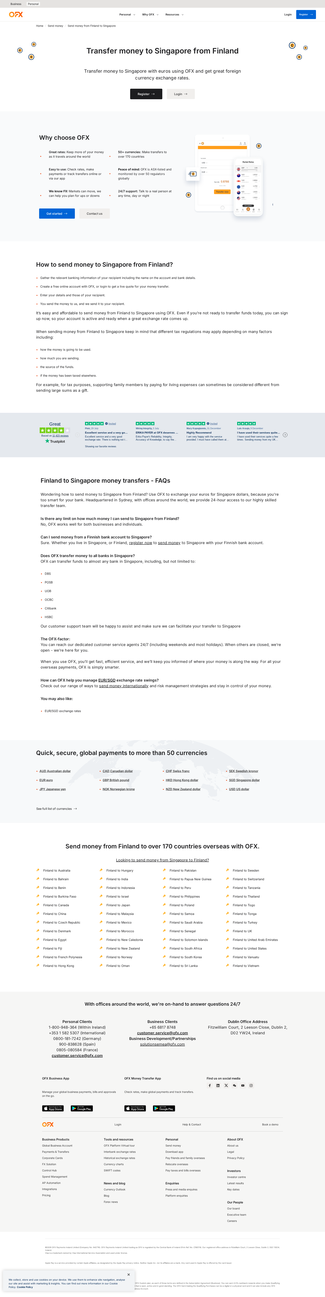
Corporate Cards (52, 1158)
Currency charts (114, 1164)
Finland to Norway (119, 957)
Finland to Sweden (246, 870)
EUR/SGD (106, 680)
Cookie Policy (25, 1287)
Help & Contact (191, 1124)
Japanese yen (52, 789)
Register (303, 14)
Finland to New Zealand (123, 948)
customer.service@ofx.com (77, 1055)
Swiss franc (178, 771)
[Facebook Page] (210, 1085)
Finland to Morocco (120, 931)
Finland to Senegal (183, 931)
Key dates (233, 1189)
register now (140, 542)
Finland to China (54, 914)
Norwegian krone (119, 789)
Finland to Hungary (119, 870)
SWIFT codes (112, 1170)
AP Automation (51, 1182)
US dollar (242, 789)
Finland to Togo (244, 905)
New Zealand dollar (186, 789)
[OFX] (16, 14)
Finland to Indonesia (120, 888)
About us (232, 1145)
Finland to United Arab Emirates (255, 940)
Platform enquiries (177, 1195)
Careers (232, 1220)
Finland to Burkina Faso (59, 896)
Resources (172, 14)
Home (39, 25)
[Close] (129, 1274)
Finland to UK (242, 931)
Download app (174, 1151)
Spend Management (54, 1176)
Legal (230, 1151)
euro (49, 780)
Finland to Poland (182, 905)
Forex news (111, 1201)
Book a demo (270, 1124)
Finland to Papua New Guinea (190, 879)
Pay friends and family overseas (185, 1158)
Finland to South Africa (186, 948)
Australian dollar (55, 771)
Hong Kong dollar (182, 780)
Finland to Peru (180, 888)
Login (118, 1124)
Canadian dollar (118, 771)
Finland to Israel (117, 896)
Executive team (236, 1214)
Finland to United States (250, 948)
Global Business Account (57, 1145)
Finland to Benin (54, 888)
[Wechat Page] (235, 1085)
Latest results (235, 1183)
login (103, 286)
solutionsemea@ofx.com (162, 1044)
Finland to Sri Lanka (184, 966)
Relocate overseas (177, 1164)
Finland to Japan (118, 905)
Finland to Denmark (57, 931)
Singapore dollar (244, 780)
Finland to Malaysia (120, 914)
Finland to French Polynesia (62, 957)
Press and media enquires (181, 1189)
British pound (116, 780)
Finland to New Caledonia (124, 940)
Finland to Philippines (185, 896)
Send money (55, 25)
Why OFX (148, 14)
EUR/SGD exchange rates (63, 711)
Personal (33, 3)
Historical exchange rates (119, 1158)
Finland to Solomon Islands (189, 940)
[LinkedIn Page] (218, 1085)
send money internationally (123, 686)
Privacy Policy (236, 1158)
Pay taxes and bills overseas (183, 1170)
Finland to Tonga (245, 914)
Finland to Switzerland (248, 879)
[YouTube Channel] (243, 1085)
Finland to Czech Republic (61, 922)
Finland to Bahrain (56, 879)
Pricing (46, 1195)
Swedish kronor (243, 771)
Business (16, 3)
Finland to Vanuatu (246, 957)
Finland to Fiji (52, 948)
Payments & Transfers (55, 1151)
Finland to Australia (56, 870)
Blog (106, 1195)
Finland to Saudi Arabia (186, 922)
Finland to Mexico (119, 922)
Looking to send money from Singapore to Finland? (162, 860)
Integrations (49, 1189)
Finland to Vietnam (246, 966)
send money (169, 542)
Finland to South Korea (186, 957)
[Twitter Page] (226, 1085)
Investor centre (236, 1177)
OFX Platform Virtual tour (119, 1145)
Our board (233, 1208)
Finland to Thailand (246, 896)
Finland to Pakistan (183, 870)
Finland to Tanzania (246, 888)
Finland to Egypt (54, 940)
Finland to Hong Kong (58, 966)
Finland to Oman (118, 966)
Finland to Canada (56, 905)
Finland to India (117, 879)
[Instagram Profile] (251, 1085)
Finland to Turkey (245, 922)
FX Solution (49, 1164)
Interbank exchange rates (120, 1151)
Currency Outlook (114, 1189)
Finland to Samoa (182, 914)
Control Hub (49, 1170)
